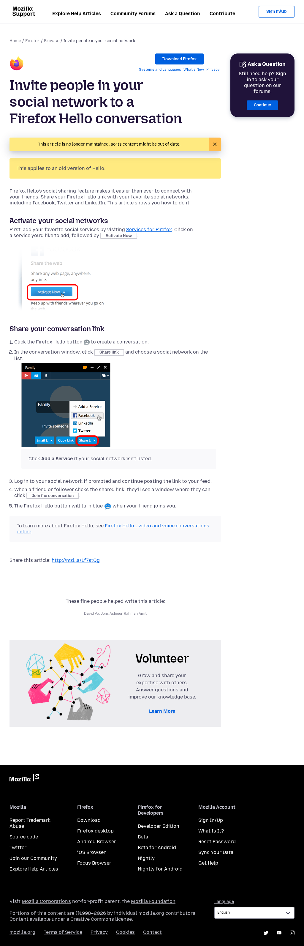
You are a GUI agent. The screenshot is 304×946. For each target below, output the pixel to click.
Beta (143, 837)
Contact (152, 932)
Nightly (146, 858)
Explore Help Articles (76, 13)
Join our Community (33, 858)
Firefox (32, 40)
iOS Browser (91, 852)
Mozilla (24, 779)
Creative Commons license (101, 919)
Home (15, 40)
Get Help (208, 863)
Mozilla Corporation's (46, 901)
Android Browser (96, 841)
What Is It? (211, 831)
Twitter (18, 847)
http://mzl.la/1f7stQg (76, 560)
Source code (24, 837)
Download (89, 820)
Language (224, 901)
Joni (104, 613)
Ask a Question (182, 13)
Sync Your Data (215, 852)
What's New (193, 69)
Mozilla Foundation (153, 901)
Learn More (162, 711)
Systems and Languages (160, 69)
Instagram (292, 933)
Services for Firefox (149, 229)
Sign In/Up (276, 11)
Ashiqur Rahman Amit (128, 613)
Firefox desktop (95, 831)
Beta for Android (157, 847)
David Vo (91, 613)
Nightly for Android (160, 869)
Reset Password (217, 841)
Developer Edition (158, 826)
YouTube (279, 933)
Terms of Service (63, 932)
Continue (262, 105)
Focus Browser (94, 863)
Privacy (213, 69)
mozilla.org (22, 932)
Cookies (125, 932)
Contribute (222, 13)
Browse (51, 40)
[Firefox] (17, 64)
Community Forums (133, 13)
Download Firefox (179, 59)
